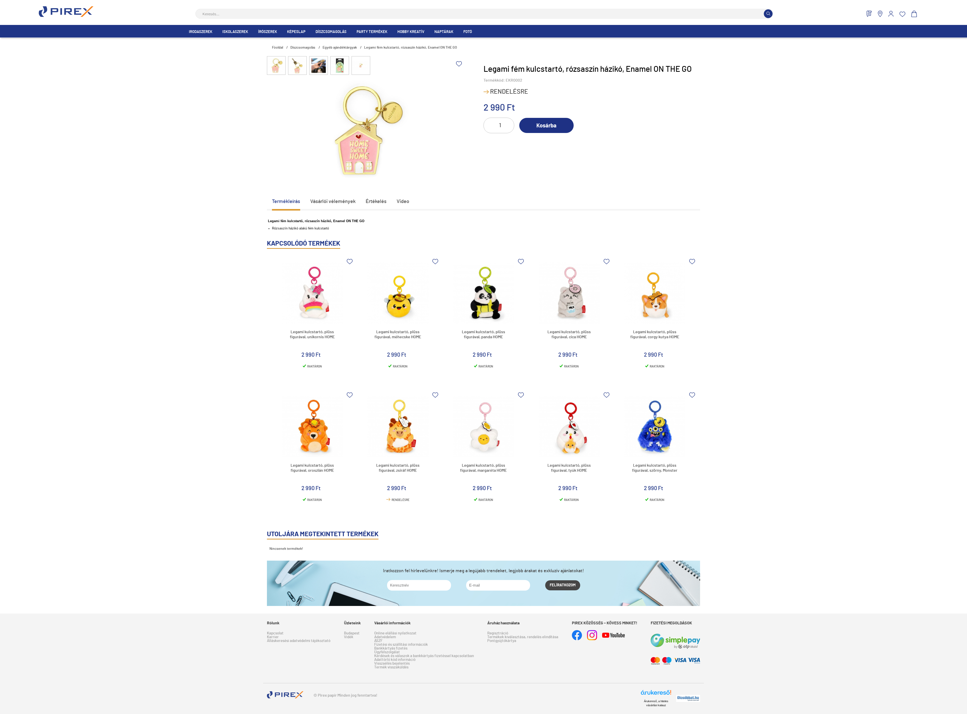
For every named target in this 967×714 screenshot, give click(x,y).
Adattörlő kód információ (395, 660)
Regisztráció (497, 633)
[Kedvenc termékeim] (902, 14)
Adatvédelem (385, 637)
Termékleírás (286, 201)
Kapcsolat (275, 633)
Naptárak (443, 32)
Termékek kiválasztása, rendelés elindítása (522, 637)
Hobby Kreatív (410, 32)
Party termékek (372, 32)
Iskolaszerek (235, 32)
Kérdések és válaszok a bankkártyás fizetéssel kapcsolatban (424, 656)
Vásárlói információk (392, 623)
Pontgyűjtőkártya (501, 641)
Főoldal (277, 47)
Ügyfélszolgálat (387, 652)
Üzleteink (352, 623)
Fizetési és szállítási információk (401, 645)
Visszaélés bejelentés (392, 663)
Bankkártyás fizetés (390, 648)
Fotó (467, 32)
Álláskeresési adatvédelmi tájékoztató (298, 641)
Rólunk (273, 623)
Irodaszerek (200, 32)
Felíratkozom (563, 585)
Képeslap (296, 32)
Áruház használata (503, 623)
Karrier (273, 637)
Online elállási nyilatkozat (395, 633)
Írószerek (267, 32)
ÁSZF (378, 641)
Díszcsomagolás (331, 32)
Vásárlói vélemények (333, 201)
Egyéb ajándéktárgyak (340, 47)
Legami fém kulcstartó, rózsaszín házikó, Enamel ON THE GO (410, 47)
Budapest (352, 633)
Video (403, 201)
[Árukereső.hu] (656, 694)
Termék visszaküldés (391, 667)
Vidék (348, 637)
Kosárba (546, 125)
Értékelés (376, 201)
